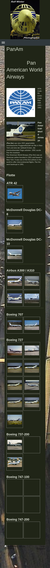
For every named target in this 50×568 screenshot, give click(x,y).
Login (43, 546)
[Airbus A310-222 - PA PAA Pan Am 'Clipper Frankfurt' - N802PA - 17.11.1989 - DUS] (14, 281)
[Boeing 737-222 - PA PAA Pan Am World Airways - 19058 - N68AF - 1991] (14, 462)
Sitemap (22, 546)
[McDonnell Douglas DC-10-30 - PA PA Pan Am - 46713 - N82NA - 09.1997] (14, 254)
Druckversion (12, 546)
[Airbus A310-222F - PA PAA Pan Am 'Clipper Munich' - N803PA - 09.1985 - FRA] (14, 298)
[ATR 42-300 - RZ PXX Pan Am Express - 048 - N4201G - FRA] (14, 193)
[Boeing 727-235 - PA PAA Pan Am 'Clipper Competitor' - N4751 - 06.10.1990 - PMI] (14, 419)
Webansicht (40, 548)
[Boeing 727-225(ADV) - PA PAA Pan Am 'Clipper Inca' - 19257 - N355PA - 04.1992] (32, 350)
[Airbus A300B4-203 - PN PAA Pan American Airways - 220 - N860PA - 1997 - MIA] (32, 298)
